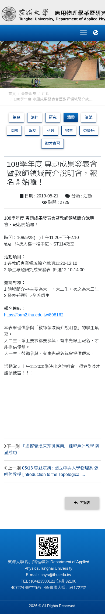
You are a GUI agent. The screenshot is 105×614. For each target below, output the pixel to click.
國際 (14, 130)
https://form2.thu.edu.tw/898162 (34, 315)
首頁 (12, 94)
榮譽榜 (88, 130)
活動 (45, 94)
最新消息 (28, 94)
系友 (32, 130)
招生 (69, 130)
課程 (34, 117)
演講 (88, 117)
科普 (50, 130)
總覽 (16, 117)
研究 (53, 117)
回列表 (84, 503)
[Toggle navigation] (83, 33)
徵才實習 (52, 143)
